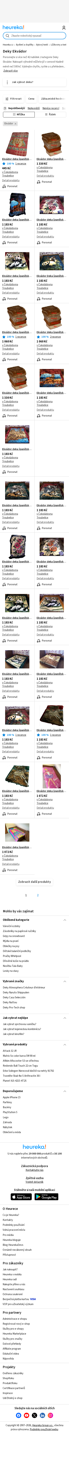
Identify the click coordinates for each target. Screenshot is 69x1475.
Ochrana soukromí (12, 1294)
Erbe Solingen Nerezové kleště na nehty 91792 (28, 1071)
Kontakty (8, 1220)
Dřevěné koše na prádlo (16, 961)
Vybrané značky (13, 981)
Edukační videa (11, 1354)
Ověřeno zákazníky (13, 1373)
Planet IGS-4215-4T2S (15, 1081)
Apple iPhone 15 (12, 1097)
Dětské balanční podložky (17, 951)
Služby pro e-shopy (13, 1329)
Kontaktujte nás (35, 1170)
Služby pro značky (12, 1339)
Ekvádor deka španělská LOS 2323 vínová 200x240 (52, 393)
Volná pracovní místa (14, 1230)
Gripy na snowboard (14, 936)
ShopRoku (8, 1378)
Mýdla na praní (10, 941)
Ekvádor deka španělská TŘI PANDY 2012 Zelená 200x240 (17, 674)
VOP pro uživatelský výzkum (18, 1304)
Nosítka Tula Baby (13, 966)
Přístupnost (9, 1255)
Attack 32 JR (10, 1051)
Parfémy (7, 1102)
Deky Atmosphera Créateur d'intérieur (24, 987)
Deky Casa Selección (14, 998)
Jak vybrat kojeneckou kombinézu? (22, 1029)
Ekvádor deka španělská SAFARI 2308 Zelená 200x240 (17, 505)
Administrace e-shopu (15, 1319)
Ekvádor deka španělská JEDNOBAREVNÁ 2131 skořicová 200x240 (17, 393)
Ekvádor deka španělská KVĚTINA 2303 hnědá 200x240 (52, 562)
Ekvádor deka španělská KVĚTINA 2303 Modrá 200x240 (17, 562)
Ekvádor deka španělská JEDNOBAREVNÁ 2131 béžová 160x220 (17, 332)
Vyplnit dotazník (34, 1182)
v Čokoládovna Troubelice (10, 174)
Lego (5, 1117)
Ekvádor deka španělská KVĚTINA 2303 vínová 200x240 (52, 220)
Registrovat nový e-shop (16, 1324)
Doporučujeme (13, 1091)
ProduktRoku (10, 1383)
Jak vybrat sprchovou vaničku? (19, 1024)
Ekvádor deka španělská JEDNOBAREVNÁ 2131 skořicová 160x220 (52, 332)
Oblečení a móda (12, 1132)
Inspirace (8, 1393)
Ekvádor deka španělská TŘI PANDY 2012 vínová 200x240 (17, 276)
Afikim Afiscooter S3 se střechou (21, 1061)
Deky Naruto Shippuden (16, 993)
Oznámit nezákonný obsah (17, 1250)
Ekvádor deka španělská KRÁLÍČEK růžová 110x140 (17, 159)
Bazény (7, 1107)
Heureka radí (10, 1279)
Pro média (8, 1235)
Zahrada (7, 1122)
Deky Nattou (10, 1002)
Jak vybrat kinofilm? (13, 1034)
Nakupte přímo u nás (14, 1284)
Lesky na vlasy (11, 971)
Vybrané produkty (15, 1044)
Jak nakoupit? (10, 1269)
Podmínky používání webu (44, 1429)
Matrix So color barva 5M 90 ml (19, 1056)
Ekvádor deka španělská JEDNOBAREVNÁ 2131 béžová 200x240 (52, 159)
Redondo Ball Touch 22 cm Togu (20, 1066)
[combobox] (34, 35)
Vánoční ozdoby (11, 926)
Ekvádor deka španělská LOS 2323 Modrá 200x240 (17, 220)
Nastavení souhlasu (13, 1289)
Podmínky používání (13, 1225)
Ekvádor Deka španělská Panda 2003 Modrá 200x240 (52, 276)
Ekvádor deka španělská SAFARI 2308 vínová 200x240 (52, 505)
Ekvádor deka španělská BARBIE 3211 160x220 (17, 847)
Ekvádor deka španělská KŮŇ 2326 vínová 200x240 (52, 730)
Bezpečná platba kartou (16, 1299)
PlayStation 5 (10, 1112)
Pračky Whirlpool (12, 956)
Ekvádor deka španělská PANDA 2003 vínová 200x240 (17, 730)
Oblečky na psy (11, 946)
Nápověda (8, 1359)
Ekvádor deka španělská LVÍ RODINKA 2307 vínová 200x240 (17, 449)
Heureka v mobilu (12, 1274)
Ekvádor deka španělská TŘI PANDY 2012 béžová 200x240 (52, 618)
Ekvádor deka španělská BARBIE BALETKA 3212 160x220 (52, 791)
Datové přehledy (12, 1344)
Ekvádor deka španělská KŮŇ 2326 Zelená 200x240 (17, 791)
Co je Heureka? (11, 1215)
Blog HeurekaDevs (13, 1245)
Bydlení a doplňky (24, 44)
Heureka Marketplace (14, 1334)
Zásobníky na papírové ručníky (19, 931)
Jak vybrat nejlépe (15, 1018)
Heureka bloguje (12, 1240)
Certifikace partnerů (14, 1388)
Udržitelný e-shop (12, 1398)
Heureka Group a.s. (42, 1425)
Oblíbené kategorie (16, 920)
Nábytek (7, 1127)
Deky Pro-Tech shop (14, 1007)
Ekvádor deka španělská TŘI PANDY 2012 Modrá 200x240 (17, 618)
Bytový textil (42, 44)
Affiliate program (12, 1349)
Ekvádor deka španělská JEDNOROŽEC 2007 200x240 (52, 674)
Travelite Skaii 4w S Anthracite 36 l (21, 1076)
